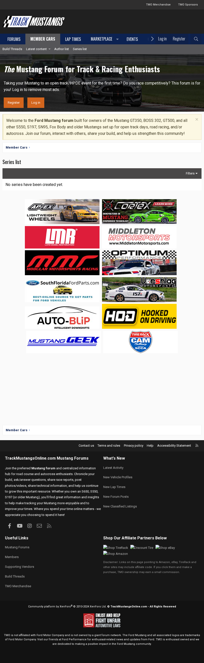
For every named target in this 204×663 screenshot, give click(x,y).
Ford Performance (74, 639)
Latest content (36, 49)
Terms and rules (109, 445)
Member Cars (42, 39)
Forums (13, 39)
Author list (61, 49)
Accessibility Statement (174, 445)
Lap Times (73, 39)
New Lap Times (114, 487)
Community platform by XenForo (67, 606)
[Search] (196, 39)
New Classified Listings (120, 506)
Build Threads (12, 49)
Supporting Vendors (19, 567)
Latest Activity (113, 468)
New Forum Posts (116, 496)
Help (150, 445)
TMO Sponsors (188, 4)
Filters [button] (190, 173)
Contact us (86, 445)
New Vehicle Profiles (117, 477)
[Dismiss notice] (196, 120)
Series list (80, 49)
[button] (104, 39)
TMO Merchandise (158, 4)
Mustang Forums (73, 458)
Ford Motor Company (50, 635)
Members (12, 557)
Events (132, 39)
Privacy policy (133, 445)
